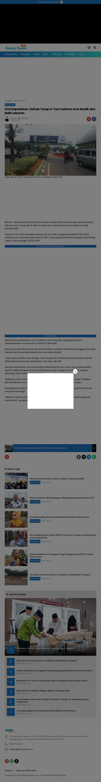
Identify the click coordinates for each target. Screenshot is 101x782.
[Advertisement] (50, 391)
